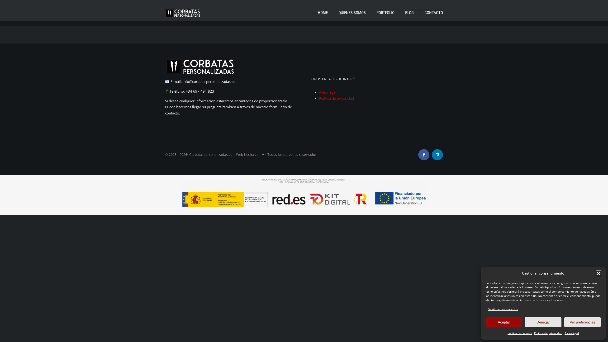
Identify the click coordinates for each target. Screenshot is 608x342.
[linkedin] (437, 154)
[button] (598, 273)
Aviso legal (572, 333)
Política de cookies (520, 333)
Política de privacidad (336, 98)
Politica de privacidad (548, 333)
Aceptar (504, 322)
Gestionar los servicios (503, 309)
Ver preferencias (582, 322)
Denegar (543, 322)
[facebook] (423, 154)
